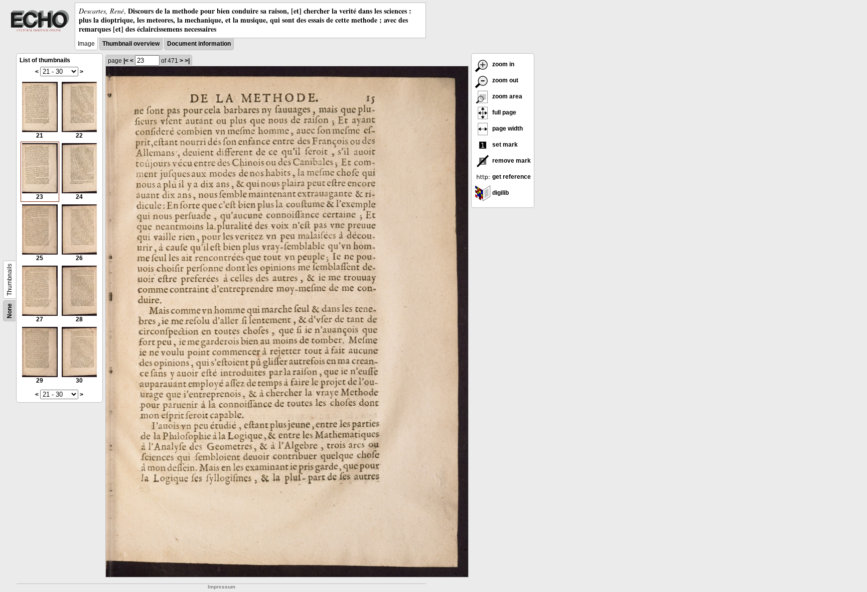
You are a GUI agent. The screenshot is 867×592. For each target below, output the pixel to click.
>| (187, 60)
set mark (504, 144)
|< (125, 60)
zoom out (504, 80)
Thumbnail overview (131, 43)
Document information (199, 43)
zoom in (502, 64)
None (9, 310)
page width (507, 128)
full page (503, 112)
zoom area (506, 96)
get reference (511, 176)
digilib (500, 192)
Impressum (221, 586)
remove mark (511, 160)
